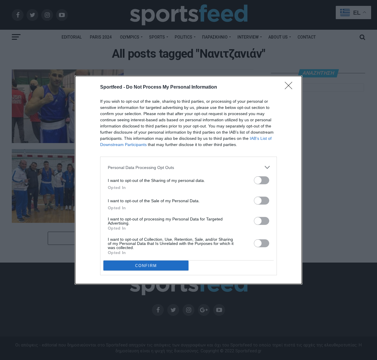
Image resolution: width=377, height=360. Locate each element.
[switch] (261, 180)
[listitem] (188, 167)
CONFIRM (146, 265)
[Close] (290, 87)
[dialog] (188, 180)
